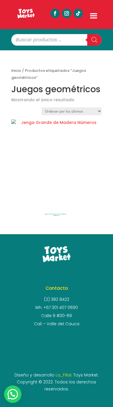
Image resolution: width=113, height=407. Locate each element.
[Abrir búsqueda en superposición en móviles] (56, 40)
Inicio (16, 70)
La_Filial (63, 375)
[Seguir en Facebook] (55, 13)
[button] (12, 394)
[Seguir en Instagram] (66, 13)
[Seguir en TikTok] (78, 13)
